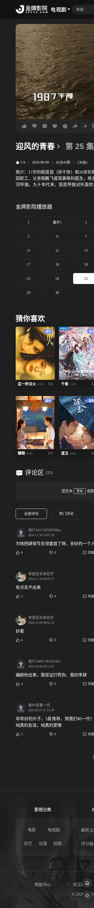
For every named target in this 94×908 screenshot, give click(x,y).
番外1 (57, 222)
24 (57, 279)
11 (28, 250)
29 (28, 293)
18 (57, 265)
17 (28, 265)
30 (57, 293)
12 (57, 250)
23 (28, 279)
